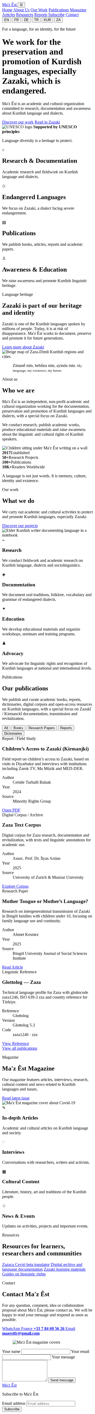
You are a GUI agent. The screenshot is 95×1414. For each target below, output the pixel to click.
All (6, 728)
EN (6, 20)
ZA (58, 20)
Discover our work (18, 122)
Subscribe (56, 14)
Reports (40, 14)
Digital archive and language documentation (42, 1266)
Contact (72, 14)
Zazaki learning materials (65, 1269)
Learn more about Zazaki (23, 347)
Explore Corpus (15, 886)
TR (36, 20)
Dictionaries (13, 733)
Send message (61, 1380)
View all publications (19, 1048)
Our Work (39, 10)
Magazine (78, 10)
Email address (13, 1403)
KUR (47, 20)
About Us (21, 10)
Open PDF (11, 810)
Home (7, 10)
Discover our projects (20, 525)
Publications (59, 10)
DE (26, 20)
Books (18, 728)
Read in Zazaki (47, 122)
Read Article (12, 967)
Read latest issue (16, 1098)
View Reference (15, 1043)
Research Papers (41, 728)
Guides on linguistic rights (24, 1274)
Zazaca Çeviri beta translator (26, 1264)
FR (16, 20)
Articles (8, 14)
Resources (24, 14)
